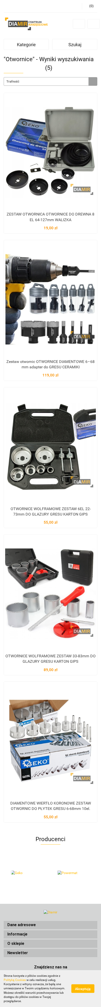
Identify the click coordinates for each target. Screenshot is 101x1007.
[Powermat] (73, 873)
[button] (50, 925)
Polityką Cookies (15, 980)
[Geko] (27, 873)
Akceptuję (83, 989)
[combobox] (50, 81)
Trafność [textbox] (12, 81)
